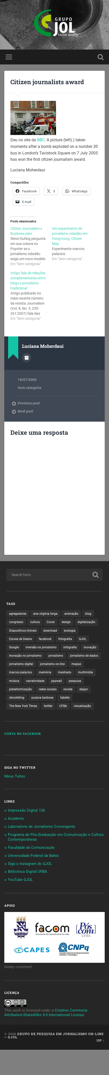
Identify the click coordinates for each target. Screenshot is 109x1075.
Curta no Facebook (22, 733)
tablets (65, 697)
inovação (90, 647)
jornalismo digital (21, 664)
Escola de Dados (20, 639)
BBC (41, 140)
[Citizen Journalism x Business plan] (31, 246)
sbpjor (83, 689)
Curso (51, 622)
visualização (82, 706)
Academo (16, 818)
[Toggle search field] (101, 57)
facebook (45, 639)
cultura (35, 622)
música (14, 681)
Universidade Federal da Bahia (33, 855)
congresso (16, 622)
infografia (70, 647)
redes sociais (48, 689)
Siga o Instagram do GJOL (30, 863)
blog (88, 613)
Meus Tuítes (14, 776)
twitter (48, 706)
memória (45, 672)
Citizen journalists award (47, 82)
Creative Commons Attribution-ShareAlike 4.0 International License (45, 1012)
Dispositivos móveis (23, 630)
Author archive (26, 357)
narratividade (35, 681)
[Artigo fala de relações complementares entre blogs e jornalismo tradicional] (31, 295)
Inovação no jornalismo (25, 655)
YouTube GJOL (20, 879)
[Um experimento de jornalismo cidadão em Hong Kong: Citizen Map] (73, 243)
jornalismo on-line (52, 664)
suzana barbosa (42, 697)
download (50, 630)
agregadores (17, 613)
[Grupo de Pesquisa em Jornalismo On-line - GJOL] (54, 25)
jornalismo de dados (84, 655)
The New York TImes (23, 706)
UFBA (63, 706)
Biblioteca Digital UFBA (27, 871)
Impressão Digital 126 (26, 810)
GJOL (82, 639)
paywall (56, 681)
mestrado (64, 672)
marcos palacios (20, 672)
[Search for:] (54, 575)
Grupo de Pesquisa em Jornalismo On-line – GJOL (54, 1035)
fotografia (65, 639)
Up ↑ (101, 1040)
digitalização (86, 622)
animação (71, 613)
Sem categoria (29, 388)
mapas (76, 664)
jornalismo (55, 655)
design (66, 622)
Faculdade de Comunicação (31, 847)
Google (14, 647)
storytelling (16, 697)
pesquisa (75, 681)
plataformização (20, 689)
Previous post (29, 403)
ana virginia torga (45, 613)
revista (67, 689)
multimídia (85, 672)
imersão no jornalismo (41, 647)
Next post (25, 411)
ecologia (70, 630)
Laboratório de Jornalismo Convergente (41, 826)
